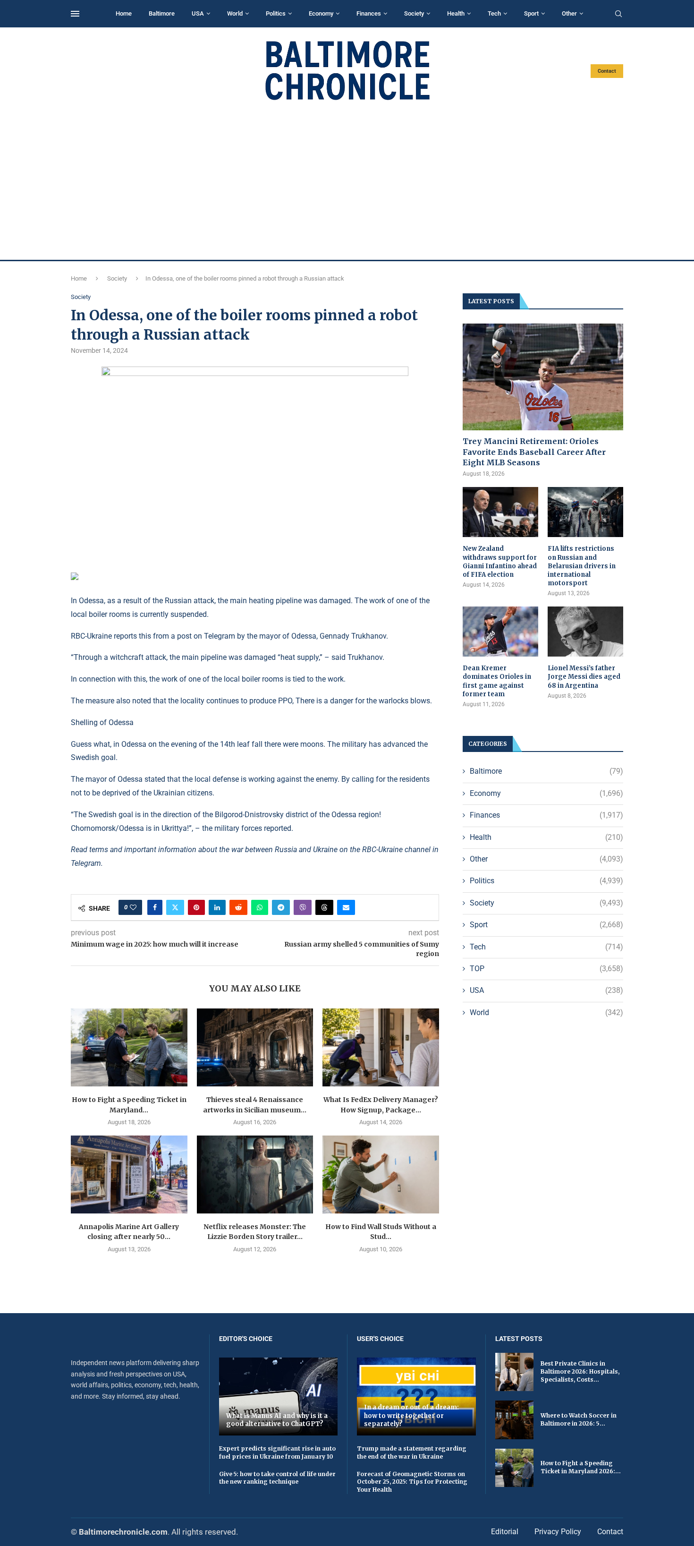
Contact (607, 71)
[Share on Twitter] (175, 907)
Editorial (504, 1531)
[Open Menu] (75, 13)
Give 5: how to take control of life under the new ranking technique (277, 1478)
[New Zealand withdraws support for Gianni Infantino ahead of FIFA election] (500, 512)
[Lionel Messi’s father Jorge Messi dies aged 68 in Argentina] (585, 631)
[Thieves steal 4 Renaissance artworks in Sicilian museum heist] (255, 1047)
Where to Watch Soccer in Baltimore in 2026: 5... (579, 1419)
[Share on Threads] (324, 907)
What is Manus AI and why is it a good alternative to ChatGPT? (277, 1420)
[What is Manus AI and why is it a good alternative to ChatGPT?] (278, 1396)
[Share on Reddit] (238, 907)
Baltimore (162, 13)
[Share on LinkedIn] (217, 907)
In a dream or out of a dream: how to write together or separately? (411, 1415)
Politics (276, 13)
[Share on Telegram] (281, 907)
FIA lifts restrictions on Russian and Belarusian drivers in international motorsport (582, 566)
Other (569, 13)
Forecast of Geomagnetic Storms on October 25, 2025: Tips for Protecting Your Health (412, 1482)
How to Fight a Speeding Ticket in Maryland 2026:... (581, 1467)
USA (198, 13)
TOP (546, 968)
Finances (368, 13)
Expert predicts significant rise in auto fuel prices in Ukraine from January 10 (277, 1452)
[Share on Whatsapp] (259, 907)
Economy (321, 13)
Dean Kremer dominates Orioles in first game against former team (497, 681)
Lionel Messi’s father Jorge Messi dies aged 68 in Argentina (584, 676)
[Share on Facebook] (154, 907)
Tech (494, 13)
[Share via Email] (346, 907)
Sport (531, 13)
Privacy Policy (557, 1531)
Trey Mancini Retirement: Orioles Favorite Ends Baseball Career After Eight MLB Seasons (534, 451)
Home (124, 13)
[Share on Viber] (303, 907)
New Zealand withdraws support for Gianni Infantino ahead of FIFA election (500, 562)
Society (414, 13)
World (235, 13)
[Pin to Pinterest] (196, 907)
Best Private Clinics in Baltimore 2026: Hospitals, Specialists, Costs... (580, 1371)
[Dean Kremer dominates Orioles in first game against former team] (500, 631)
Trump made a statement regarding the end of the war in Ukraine (411, 1452)
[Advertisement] (347, 180)
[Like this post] (133, 907)
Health (456, 13)
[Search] (618, 14)
